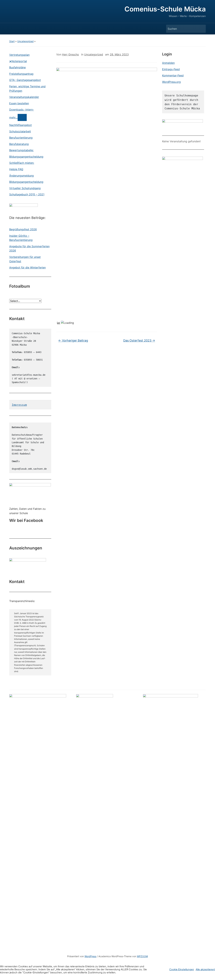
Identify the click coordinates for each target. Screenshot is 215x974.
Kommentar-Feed (173, 75)
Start (12, 41)
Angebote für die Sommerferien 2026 (29, 248)
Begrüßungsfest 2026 (23, 229)
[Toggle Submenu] (22, 117)
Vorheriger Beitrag (73, 340)
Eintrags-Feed (171, 69)
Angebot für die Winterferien (27, 267)
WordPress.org (171, 82)
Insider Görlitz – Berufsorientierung (21, 238)
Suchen (201, 28)
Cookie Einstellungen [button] (181, 969)
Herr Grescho (70, 54)
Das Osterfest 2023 (139, 340)
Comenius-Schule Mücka (165, 9)
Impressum (19, 404)
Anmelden (168, 63)
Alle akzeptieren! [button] (205, 969)
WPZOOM (142, 956)
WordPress (90, 956)
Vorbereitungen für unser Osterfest (25, 259)
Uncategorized (25, 41)
